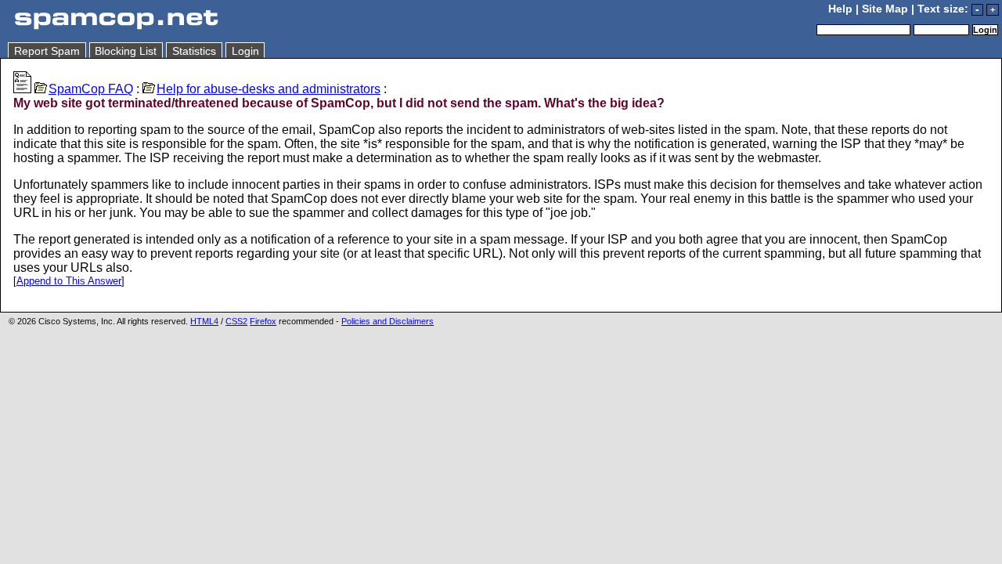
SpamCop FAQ (91, 89)
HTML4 (204, 321)
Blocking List (126, 51)
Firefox (263, 321)
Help (840, 9)
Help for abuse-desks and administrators (268, 89)
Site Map (885, 9)
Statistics (194, 51)
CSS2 (236, 321)
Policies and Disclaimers (387, 321)
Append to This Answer (68, 281)
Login (245, 51)
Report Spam (47, 51)
